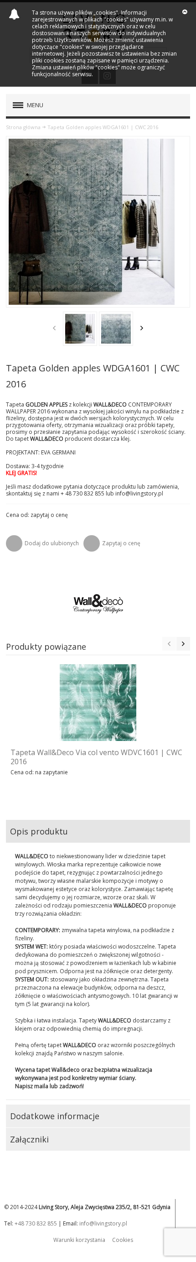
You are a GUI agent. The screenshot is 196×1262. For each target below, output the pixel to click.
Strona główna (23, 127)
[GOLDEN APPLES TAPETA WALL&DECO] (80, 329)
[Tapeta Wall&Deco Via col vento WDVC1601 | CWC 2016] (98, 702)
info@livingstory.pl (103, 1223)
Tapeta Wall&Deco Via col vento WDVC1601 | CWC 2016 (96, 757)
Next (142, 328)
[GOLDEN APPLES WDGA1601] (116, 329)
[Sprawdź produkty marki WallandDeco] (98, 604)
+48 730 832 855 (36, 1223)
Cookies (122, 1240)
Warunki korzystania (79, 1240)
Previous (54, 328)
